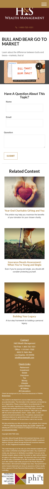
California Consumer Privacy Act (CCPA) (22, 425)
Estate (24, 372)
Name (9, 101)
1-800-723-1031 (26, 27)
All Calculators (24, 391)
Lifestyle (24, 383)
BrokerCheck (6, 395)
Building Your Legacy (24, 316)
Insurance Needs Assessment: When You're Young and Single (24, 263)
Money (24, 380)
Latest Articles (24, 385)
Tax (24, 378)
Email (8, 117)
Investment (24, 370)
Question (8, 132)
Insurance (24, 375)
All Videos (25, 388)
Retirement (24, 367)
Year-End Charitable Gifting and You (24, 210)
